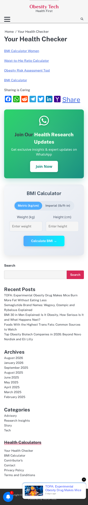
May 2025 (11, 382)
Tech (7, 430)
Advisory (10, 415)
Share (71, 99)
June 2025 (11, 377)
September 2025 (16, 367)
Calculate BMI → (44, 241)
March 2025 (12, 392)
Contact (9, 465)
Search (9, 265)
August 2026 (13, 358)
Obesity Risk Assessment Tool (27, 70)
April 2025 (12, 387)
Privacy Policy (14, 470)
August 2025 (13, 372)
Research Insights (17, 420)
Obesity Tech (44, 7)
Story (8, 425)
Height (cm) (62, 217)
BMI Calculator (15, 80)
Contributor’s (13, 460)
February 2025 (14, 397)
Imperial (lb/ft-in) (57, 205)
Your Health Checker (18, 450)
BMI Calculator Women (21, 51)
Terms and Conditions (19, 475)
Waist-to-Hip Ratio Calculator (26, 61)
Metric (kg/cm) (28, 205)
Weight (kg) (26, 217)
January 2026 (13, 362)
